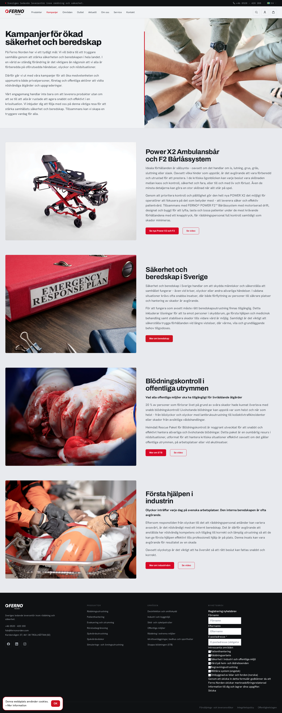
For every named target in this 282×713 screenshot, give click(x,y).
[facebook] (8, 644)
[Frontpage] (15, 12)
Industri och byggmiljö (159, 616)
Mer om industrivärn (159, 565)
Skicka (212, 690)
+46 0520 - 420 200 (248, 3)
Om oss (105, 12)
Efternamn (214, 626)
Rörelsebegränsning (97, 628)
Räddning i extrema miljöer (161, 633)
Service (118, 12)
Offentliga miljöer (156, 628)
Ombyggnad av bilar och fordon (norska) (234, 675)
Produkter (36, 12)
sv (272, 3)
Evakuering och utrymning (100, 622)
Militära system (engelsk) (225, 671)
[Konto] (264, 12)
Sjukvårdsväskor (95, 639)
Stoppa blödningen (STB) (160, 644)
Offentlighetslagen (267, 707)
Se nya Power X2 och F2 (162, 231)
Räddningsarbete (221, 655)
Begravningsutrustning (224, 667)
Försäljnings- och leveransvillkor (216, 707)
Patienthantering (95, 616)
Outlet (80, 12)
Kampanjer (52, 12)
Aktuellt (92, 12)
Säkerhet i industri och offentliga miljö (233, 659)
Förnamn (213, 615)
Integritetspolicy (245, 707)
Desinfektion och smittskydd (162, 611)
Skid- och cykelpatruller (160, 622)
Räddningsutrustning (97, 611)
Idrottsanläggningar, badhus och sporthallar (170, 639)
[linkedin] (16, 644)
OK (55, 703)
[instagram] (25, 644)
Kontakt (130, 12)
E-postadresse (217, 636)
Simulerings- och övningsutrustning (105, 644)
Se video (191, 231)
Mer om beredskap (159, 338)
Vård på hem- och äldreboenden (230, 663)
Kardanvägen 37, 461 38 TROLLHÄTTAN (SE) (27, 634)
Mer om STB (155, 452)
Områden (67, 12)
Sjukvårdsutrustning (97, 633)
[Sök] (256, 12)
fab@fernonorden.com (17, 630)
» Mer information (16, 705)
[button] (273, 12)
